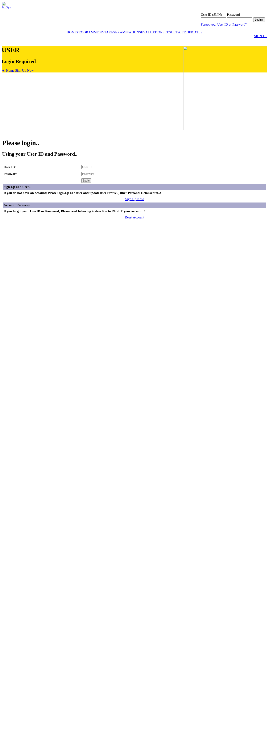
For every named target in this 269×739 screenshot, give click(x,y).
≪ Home (8, 70)
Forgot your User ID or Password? (224, 24)
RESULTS (172, 32)
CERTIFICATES (190, 32)
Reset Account (134, 217)
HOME (72, 32)
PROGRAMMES (89, 32)
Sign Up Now (24, 70)
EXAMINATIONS (128, 32)
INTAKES (108, 32)
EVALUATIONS (153, 32)
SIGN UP (260, 36)
